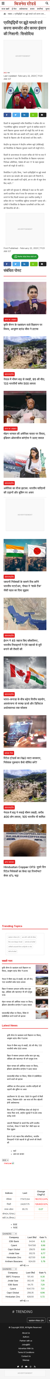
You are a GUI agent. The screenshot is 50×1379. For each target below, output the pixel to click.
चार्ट (14, 1151)
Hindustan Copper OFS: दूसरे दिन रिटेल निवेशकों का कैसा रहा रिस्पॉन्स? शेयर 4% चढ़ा (25, 871)
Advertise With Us (25, 1348)
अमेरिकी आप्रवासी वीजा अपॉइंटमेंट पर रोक (20, 947)
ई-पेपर (14, 8)
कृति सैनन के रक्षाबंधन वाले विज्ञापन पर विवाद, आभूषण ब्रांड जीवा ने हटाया (24, 1037)
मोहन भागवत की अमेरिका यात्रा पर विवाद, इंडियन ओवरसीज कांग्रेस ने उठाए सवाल (22, 1067)
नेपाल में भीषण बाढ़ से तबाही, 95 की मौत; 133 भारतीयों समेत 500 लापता (24, 1047)
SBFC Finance (13, 1276)
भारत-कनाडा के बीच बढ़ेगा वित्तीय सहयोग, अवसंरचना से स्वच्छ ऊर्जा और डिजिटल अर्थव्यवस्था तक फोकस (25, 703)
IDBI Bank (14, 1241)
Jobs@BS (26, 1344)
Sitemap (26, 1360)
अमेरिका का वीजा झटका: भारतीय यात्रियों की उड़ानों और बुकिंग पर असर (24, 1088)
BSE (15, 1224)
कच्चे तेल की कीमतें (30, 942)
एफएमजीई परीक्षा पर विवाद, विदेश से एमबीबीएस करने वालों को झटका (24, 1077)
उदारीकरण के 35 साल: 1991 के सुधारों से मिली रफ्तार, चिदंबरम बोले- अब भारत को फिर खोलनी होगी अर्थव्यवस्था (25, 1099)
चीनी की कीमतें (12, 951)
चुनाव (47, 8)
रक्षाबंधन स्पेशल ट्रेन (14, 937)
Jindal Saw (14, 1253)
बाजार (32, 8)
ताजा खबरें (5, 8)
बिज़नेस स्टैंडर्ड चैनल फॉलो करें (27, 257)
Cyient (14, 1245)
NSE (15, 1227)
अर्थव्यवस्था (23, 8)
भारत (10, 14)
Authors (26, 1337)
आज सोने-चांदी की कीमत (29, 937)
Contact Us (26, 1356)
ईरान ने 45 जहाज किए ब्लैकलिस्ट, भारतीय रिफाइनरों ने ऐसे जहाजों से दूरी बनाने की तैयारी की (23, 645)
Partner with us (26, 1341)
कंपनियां (40, 8)
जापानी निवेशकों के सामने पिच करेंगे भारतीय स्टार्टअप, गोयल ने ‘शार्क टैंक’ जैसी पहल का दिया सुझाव (22, 586)
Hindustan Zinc (14, 1257)
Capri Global (14, 1249)
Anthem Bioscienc (14, 1261)
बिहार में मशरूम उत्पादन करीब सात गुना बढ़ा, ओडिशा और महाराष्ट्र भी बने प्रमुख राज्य (17, 991)
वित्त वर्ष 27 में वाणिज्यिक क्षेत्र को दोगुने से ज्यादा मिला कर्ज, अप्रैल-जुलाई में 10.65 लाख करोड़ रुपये (24, 1112)
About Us (26, 1333)
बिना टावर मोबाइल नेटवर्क (15, 942)
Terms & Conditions (26, 1352)
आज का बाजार (18, 1154)
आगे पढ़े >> (24, 1265)
